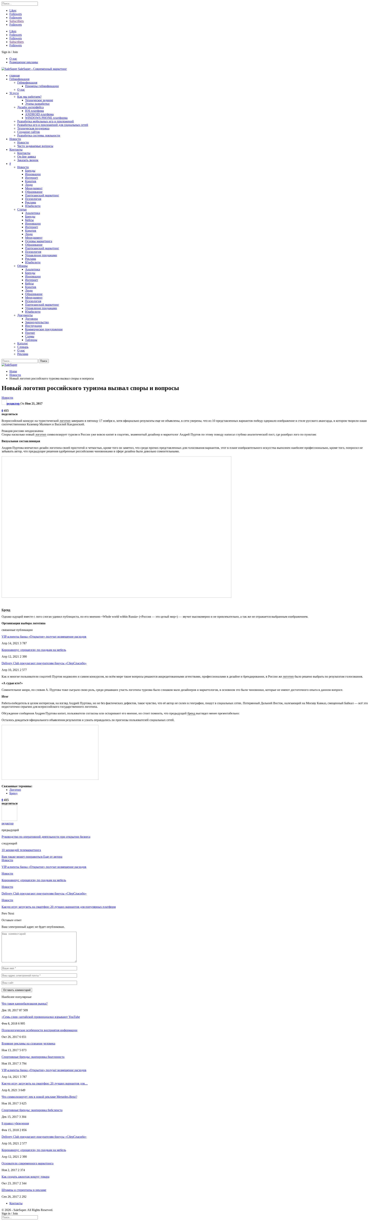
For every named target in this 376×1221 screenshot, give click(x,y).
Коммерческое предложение (44, 329)
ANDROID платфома (39, 114)
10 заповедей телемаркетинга (21, 850)
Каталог (22, 343)
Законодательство (37, 322)
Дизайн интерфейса (30, 107)
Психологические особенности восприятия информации (39, 1030)
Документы (25, 315)
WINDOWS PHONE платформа (46, 117)
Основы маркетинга (38, 241)
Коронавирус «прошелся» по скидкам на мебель (34, 650)
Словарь (22, 347)
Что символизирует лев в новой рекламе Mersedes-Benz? (39, 1096)
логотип (65, 420)
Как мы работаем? (29, 96)
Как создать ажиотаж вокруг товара (25, 1176)
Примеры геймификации (42, 86)
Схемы (29, 336)
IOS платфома (34, 110)
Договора (31, 318)
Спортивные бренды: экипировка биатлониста (33, 1056)
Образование (33, 191)
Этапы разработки (37, 103)
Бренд (6, 610)
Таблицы (31, 340)
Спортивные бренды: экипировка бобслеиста (32, 1110)
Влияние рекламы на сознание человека (28, 1043)
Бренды (30, 170)
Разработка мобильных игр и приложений (45, 121)
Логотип (15, 789)
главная (14, 75)
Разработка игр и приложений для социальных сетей (52, 125)
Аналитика (32, 213)
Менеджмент (33, 188)
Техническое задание (39, 100)
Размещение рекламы (23, 62)
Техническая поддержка (33, 128)
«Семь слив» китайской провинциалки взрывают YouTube (41, 1017)
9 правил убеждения (15, 1123)
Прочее (30, 332)
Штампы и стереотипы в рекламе (24, 1190)
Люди (29, 184)
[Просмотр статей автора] (9, 820)
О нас (13, 58)
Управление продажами (41, 255)
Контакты (16, 149)
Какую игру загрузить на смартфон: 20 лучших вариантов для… (45, 1083)
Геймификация (19, 79)
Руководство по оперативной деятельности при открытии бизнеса (46, 836)
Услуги (14, 93)
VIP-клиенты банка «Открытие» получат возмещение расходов (44, 636)
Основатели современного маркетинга (27, 1163)
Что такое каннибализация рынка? (25, 1003)
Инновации (33, 174)
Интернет (31, 177)
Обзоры (22, 266)
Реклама (30, 202)
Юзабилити (33, 206)
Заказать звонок (27, 160)
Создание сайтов (28, 132)
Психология (33, 199)
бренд (191, 713)
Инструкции (33, 325)
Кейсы (29, 220)
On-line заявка (26, 156)
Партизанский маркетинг (42, 195)
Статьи (22, 209)
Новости (15, 139)
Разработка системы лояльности (38, 135)
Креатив (30, 181)
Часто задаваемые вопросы (35, 146)
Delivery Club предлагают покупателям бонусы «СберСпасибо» (44, 663)
